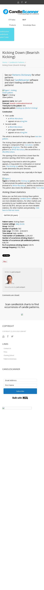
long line (24, 121)
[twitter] (26, 2)
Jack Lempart (16, 272)
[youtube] (18, 2)
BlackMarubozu (8, 152)
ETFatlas (12, 20)
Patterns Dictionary (21, 74)
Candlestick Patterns (17, 62)
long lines (16, 147)
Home (4, 62)
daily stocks (20, 224)
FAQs (5, 352)
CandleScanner (22, 80)
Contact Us (7, 348)
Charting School (9, 355)
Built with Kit (20, 398)
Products (12, 25)
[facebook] (21, 2)
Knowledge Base (29, 25)
